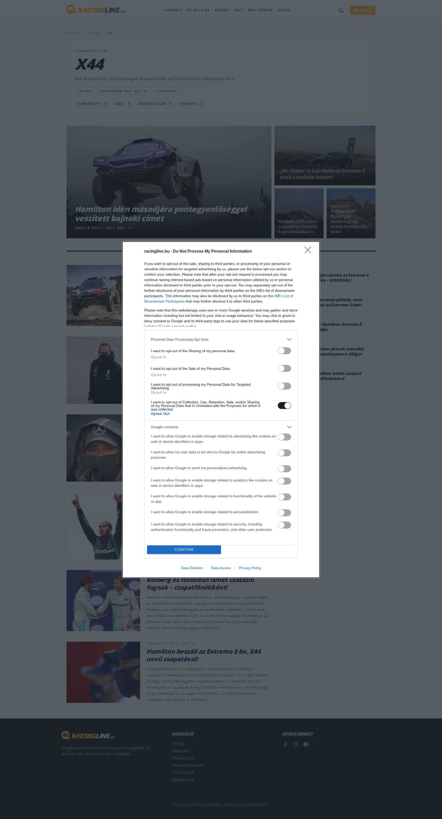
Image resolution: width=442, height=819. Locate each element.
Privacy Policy (250, 568)
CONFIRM (184, 550)
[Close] (309, 251)
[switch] (284, 350)
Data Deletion (192, 568)
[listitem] (221, 339)
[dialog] (221, 410)
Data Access (221, 568)
